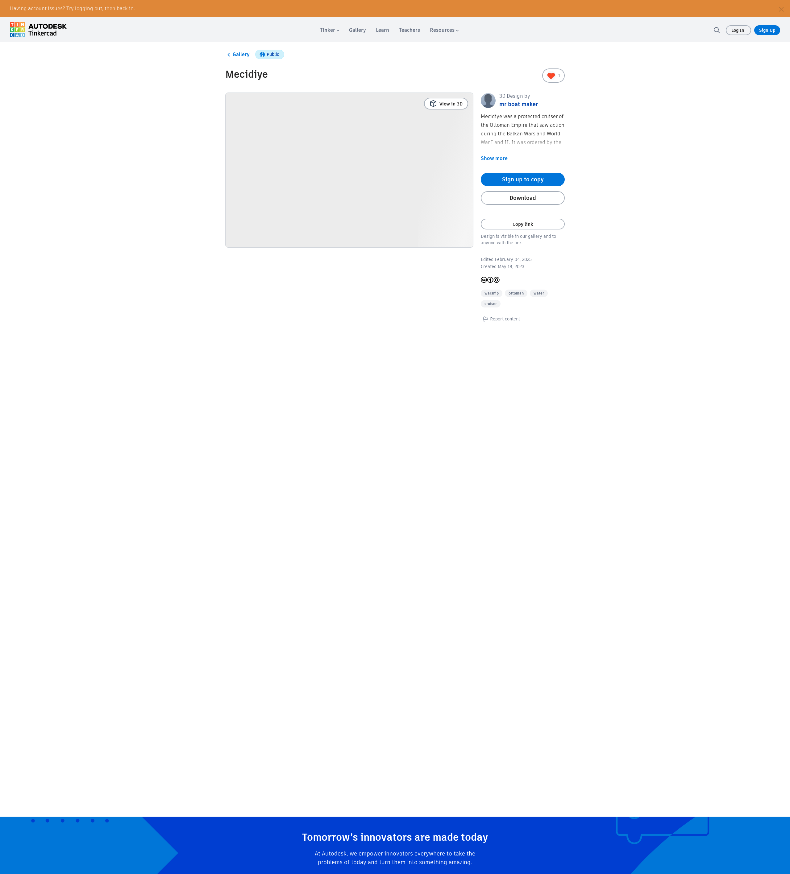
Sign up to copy (523, 179)
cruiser (490, 303)
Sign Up (767, 30)
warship (491, 293)
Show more (494, 158)
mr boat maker (518, 104)
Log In (738, 30)
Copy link (523, 224)
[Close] (781, 8)
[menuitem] (329, 30)
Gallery (241, 54)
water (539, 293)
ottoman (516, 293)
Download (522, 198)
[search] (716, 30)
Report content (505, 319)
